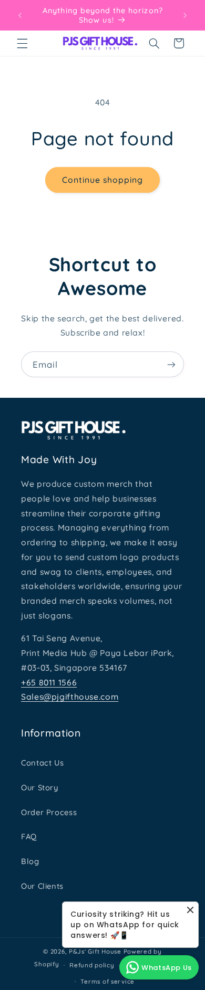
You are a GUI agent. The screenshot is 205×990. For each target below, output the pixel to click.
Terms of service (107, 981)
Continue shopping (103, 179)
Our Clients (42, 886)
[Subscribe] (171, 364)
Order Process (49, 812)
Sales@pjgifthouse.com (69, 696)
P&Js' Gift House (95, 951)
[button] (22, 43)
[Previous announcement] (20, 15)
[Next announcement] (185, 15)
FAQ (29, 836)
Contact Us (42, 763)
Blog (30, 861)
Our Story (39, 787)
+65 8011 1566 (49, 682)
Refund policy (92, 965)
